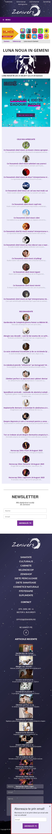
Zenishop (47, 2)
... (47, 152)
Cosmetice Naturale (26, 586)
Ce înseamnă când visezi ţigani (26, 272)
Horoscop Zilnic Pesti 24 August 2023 (27, 450)
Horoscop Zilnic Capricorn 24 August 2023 (27, 477)
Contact (34, 4)
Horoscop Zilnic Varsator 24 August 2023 (26, 464)
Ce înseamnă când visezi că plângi (26, 258)
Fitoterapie (26, 591)
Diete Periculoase (26, 578)
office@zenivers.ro (26, 619)
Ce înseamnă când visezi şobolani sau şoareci (26, 163)
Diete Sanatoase (26, 582)
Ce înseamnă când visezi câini (27, 218)
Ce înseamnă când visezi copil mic (26, 204)
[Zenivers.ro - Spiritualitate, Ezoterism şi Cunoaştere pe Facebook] (26, 632)
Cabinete (8, 2)
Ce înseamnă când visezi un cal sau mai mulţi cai (26, 191)
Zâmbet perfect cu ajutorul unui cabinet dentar (27, 378)
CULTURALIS (26, 561)
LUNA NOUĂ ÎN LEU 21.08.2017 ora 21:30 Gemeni (22, 76)
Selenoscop (21, 2)
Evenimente (34, 2)
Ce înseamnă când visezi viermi (26, 285)
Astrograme (22, 4)
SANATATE (26, 557)
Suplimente (26, 595)
